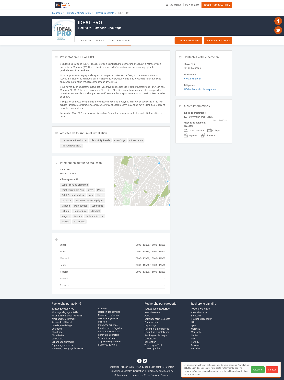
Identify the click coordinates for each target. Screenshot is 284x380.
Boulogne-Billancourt (201, 319)
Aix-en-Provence (199, 312)
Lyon (193, 325)
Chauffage (57, 332)
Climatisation (58, 335)
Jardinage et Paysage (155, 335)
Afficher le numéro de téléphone (200, 89)
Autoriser (257, 369)
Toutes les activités (63, 308)
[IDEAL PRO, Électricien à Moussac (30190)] (63, 30)
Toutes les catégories (157, 308)
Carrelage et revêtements (157, 319)
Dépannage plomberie (63, 342)
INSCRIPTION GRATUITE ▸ (217, 5)
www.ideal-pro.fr (192, 78)
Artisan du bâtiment (62, 322)
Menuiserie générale (108, 318)
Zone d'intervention (119, 40)
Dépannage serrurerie (62, 345)
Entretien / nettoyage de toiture (67, 348)
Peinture (102, 321)
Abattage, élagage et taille (65, 312)
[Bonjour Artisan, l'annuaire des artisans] (62, 5)
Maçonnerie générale (108, 315)
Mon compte (192, 4)
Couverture (57, 338)
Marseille (195, 328)
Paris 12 (195, 342)
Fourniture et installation (156, 332)
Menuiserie (149, 338)
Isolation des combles (109, 312)
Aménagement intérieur (63, 319)
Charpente (57, 328)
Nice (193, 338)
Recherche (175, 4)
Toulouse (195, 345)
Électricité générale (107, 344)
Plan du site (142, 367)
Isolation (102, 308)
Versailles (196, 348)
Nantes (194, 335)
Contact (170, 367)
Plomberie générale (108, 325)
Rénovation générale (108, 335)
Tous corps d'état (153, 345)
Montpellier (196, 332)
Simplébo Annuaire (160, 375)
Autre (147, 315)
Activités (100, 40)
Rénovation (150, 342)
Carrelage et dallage (62, 325)
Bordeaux (196, 315)
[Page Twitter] (278, 30)
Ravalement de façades (110, 328)
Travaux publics (152, 348)
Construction (151, 322)
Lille (193, 322)
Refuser (272, 369)
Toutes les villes (200, 308)
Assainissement (152, 312)
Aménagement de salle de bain (67, 315)
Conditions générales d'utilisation (127, 371)
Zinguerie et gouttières (109, 341)
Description (86, 40)
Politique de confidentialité (160, 371)
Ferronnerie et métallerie (156, 328)
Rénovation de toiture (109, 331)
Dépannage (150, 325)
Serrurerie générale (107, 338)
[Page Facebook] (278, 21)
